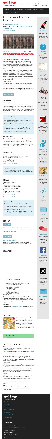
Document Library (8, 412)
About (21, 3)
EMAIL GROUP (43, 234)
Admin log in (6, 437)
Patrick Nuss (12, 30)
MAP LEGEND (43, 71)
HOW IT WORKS (43, 52)
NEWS (6, 12)
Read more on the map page (21, 330)
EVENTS (7, 9)
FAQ (11, 12)
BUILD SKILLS (43, 175)
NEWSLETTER (43, 297)
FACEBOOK (43, 255)
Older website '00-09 (8, 419)
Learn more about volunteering (10, 240)
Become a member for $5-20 (9, 194)
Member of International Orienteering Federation (14, 427)
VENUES (41, 9)
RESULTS (13, 9)
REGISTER (7, 224)
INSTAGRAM (43, 276)
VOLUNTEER (20, 9)
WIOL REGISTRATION (9, 409)
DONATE (16, 12)
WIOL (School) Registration (35, 4)
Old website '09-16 (8, 417)
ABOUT (6, 401)
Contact (28, 3)
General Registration (44, 4)
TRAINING (35, 9)
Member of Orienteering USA (10, 425)
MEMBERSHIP (43, 123)
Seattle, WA (8, 28)
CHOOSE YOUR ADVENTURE (12, 24)
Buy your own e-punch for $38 (9, 196)
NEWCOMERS (27, 9)
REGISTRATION (7, 406)
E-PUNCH (43, 31)
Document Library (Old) (9, 414)
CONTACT (6, 404)
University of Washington (25, 26)
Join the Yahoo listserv (17, 306)
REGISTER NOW (8, 94)
